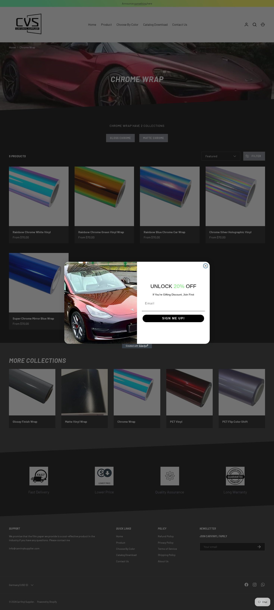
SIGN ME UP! (173, 318)
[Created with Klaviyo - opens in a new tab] (137, 346)
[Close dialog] (205, 266)
